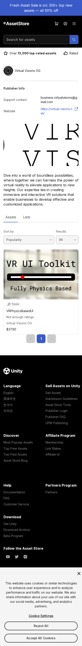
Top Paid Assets (15, 454)
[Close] (79, 573)
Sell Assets (53, 393)
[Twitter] (16, 556)
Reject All (41, 626)
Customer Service (16, 504)
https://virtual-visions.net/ (56, 111)
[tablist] (41, 217)
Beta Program (13, 536)
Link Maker (53, 448)
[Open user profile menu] (65, 23)
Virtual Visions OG (19, 323)
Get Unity (10, 524)
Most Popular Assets (18, 442)
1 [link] (41, 339)
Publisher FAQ (55, 417)
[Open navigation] (74, 23)
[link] (30, 338)
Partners (51, 492)
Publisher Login (56, 411)
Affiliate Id (52, 454)
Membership (54, 442)
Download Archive (16, 530)
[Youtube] (7, 556)
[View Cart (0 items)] (56, 23)
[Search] (74, 39)
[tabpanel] (41, 282)
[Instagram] (25, 556)
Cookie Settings (41, 616)
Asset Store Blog (15, 460)
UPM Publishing (56, 423)
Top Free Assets (15, 448)
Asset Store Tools (58, 405)
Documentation (14, 492)
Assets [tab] (10, 217)
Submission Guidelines (61, 399)
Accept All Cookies (41, 638)
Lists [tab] (26, 217)
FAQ (6, 498)
